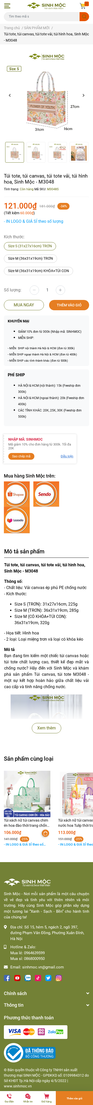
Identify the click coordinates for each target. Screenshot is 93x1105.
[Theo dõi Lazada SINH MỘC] (17, 519)
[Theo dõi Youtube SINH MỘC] (17, 977)
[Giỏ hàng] (83, 6)
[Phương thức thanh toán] (35, 1031)
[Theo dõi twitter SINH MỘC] (48, 977)
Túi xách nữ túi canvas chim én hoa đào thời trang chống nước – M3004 (26, 825)
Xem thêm (46, 728)
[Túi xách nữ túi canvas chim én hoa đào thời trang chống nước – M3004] (27, 794)
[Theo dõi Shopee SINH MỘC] (17, 493)
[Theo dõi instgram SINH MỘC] (59, 977)
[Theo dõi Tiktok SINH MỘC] (38, 977)
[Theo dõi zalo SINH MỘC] (28, 977)
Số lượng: (12, 290)
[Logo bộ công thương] (30, 1052)
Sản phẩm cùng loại (28, 758)
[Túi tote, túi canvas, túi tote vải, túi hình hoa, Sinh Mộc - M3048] (46, 95)
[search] (84, 16)
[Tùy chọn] (45, 833)
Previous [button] (9, 95)
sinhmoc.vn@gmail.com (43, 967)
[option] (46, 95)
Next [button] (83, 95)
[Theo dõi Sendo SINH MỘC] (46, 493)
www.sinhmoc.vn (18, 1086)
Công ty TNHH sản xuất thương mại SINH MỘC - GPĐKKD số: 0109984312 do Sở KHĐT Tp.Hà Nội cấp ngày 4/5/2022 (46, 1075)
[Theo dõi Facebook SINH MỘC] (7, 977)
